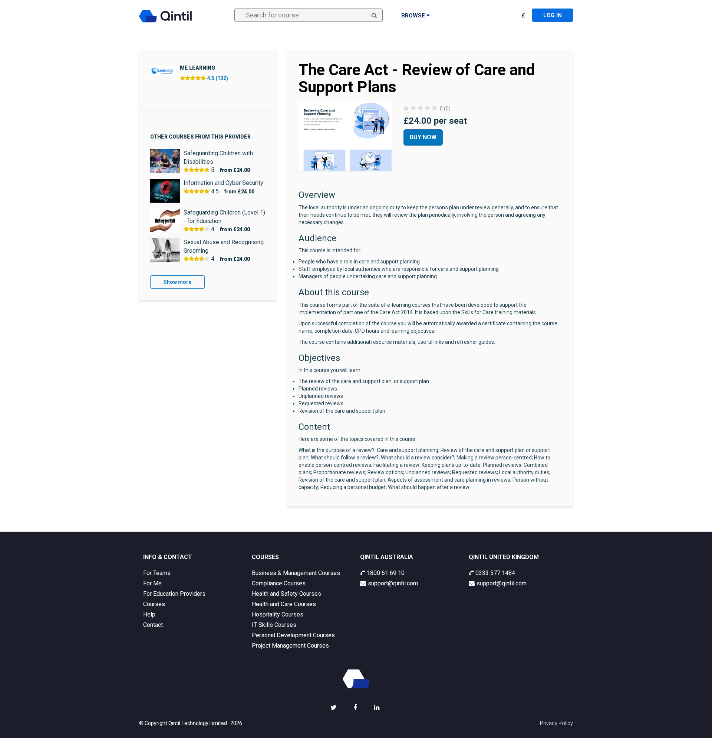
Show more (177, 282)
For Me (152, 583)
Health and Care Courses (284, 604)
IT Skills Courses (274, 624)
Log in (552, 15)
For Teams (157, 572)
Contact (153, 624)
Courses (154, 604)
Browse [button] (413, 15)
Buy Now (423, 137)
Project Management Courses (290, 645)
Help (149, 614)
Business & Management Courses (296, 572)
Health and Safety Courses (286, 593)
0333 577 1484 (495, 572)
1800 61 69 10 (386, 572)
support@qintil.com (393, 583)
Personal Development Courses (293, 635)
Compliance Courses (279, 583)
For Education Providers (174, 593)
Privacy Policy (556, 723)
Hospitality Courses (277, 614)
